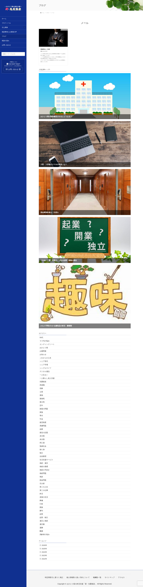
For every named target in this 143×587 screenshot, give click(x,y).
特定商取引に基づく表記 (54, 577)
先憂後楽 (43, 382)
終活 (41, 494)
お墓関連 (43, 351)
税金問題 (43, 480)
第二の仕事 (44, 490)
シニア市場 (44, 365)
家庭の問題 (44, 409)
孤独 (41, 395)
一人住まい (44, 375)
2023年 (44, 555)
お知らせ (43, 354)
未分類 (42, 436)
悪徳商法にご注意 (45, 49)
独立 (41, 453)
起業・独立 (44, 517)
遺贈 (41, 528)
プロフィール (6, 23)
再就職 (42, 385)
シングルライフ (45, 368)
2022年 (44, 559)
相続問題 (43, 473)
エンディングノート (47, 344)
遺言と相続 (44, 521)
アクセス (121, 577)
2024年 (44, 552)
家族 (41, 412)
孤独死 (42, 399)
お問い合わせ (6, 45)
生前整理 (43, 456)
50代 (41, 337)
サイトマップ (110, 577)
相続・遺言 (44, 463)
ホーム (4, 18)
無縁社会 (43, 446)
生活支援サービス (46, 460)
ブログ (4, 36)
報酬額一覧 (97, 577)
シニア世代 (44, 361)
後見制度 (43, 422)
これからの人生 (45, 358)
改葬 (41, 429)
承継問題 (43, 426)
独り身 (42, 449)
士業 (41, 392)
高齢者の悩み (45, 534)
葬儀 (41, 500)
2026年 (44, 545)
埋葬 (41, 388)
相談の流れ (5, 40)
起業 (41, 514)
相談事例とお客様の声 (9, 32)
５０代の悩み (45, 341)
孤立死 (42, 402)
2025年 (44, 549)
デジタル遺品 (45, 371)
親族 (41, 507)
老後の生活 (44, 497)
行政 (41, 504)
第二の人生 (44, 487)
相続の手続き (45, 470)
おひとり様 (44, 348)
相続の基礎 (44, 466)
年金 (41, 419)
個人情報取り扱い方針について (78, 577)
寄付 (41, 415)
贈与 (41, 511)
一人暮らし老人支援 (47, 378)
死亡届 (42, 443)
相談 (41, 477)
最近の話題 (44, 432)
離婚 (41, 531)
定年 (41, 405)
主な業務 (5, 27)
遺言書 (42, 524)
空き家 (42, 483)
